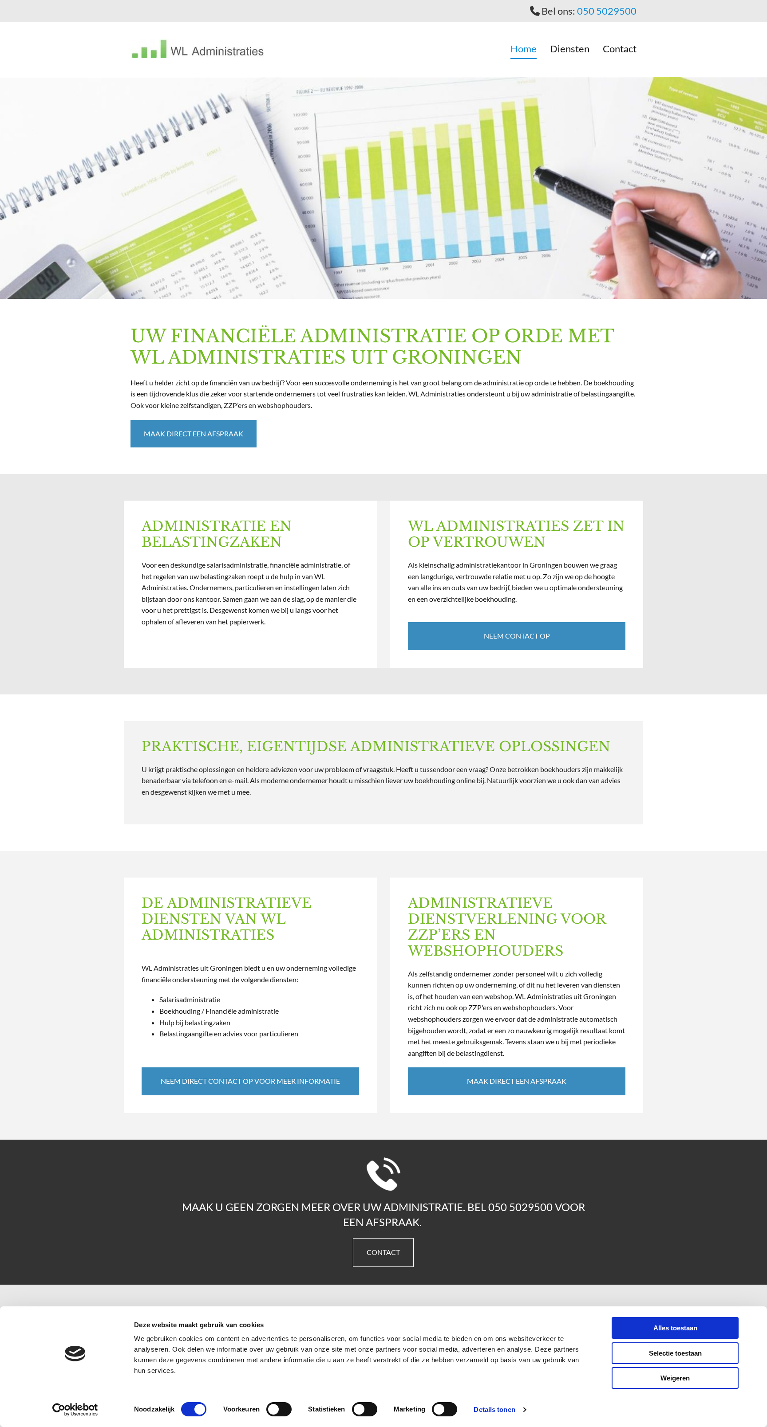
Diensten (569, 49)
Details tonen (494, 1409)
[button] (193, 433)
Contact (620, 49)
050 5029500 (607, 11)
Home (523, 49)
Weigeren (675, 1378)
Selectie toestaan (675, 1353)
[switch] (279, 1409)
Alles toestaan (675, 1328)
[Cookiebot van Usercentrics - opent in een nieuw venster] (75, 1409)
